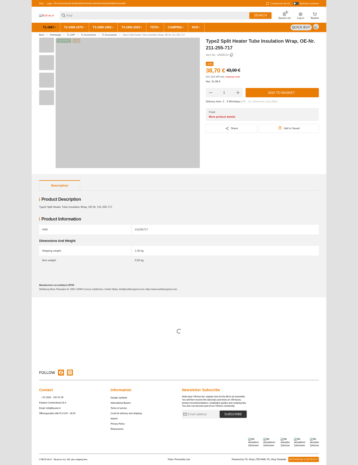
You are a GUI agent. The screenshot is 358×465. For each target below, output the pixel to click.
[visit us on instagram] (70, 373)
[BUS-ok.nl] (46, 15)
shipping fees (81, 459)
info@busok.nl (53, 408)
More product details (222, 116)
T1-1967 (71, 35)
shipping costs (232, 76)
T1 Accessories (88, 35)
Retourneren (117, 429)
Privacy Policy (118, 424)
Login (49, 3)
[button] (316, 373)
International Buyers (121, 403)
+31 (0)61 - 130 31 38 (52, 397)
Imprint (114, 418)
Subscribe (233, 414)
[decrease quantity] (210, 92)
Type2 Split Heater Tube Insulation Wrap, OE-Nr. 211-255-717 (154, 35)
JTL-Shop (249, 459)
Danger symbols (119, 397)
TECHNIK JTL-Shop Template (271, 459)
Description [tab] (59, 185)
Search (260, 15)
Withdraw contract (303, 459)
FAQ (41, 3)
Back (41, 35)
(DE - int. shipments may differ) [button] (259, 101)
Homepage (55, 35)
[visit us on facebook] (61, 373)
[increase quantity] (238, 92)
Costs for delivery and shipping (126, 413)
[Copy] (231, 55)
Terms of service (119, 408)
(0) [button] (280, 3)
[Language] (316, 26)
